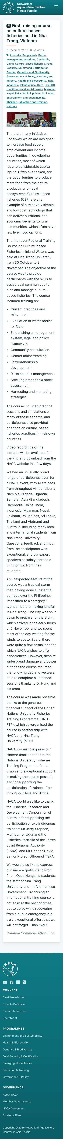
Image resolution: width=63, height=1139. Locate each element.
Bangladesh (29, 55)
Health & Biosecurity (16, 1042)
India (50, 80)
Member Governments (17, 1101)
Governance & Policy (16, 1077)
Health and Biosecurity (32, 80)
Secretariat (10, 1018)
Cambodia (43, 59)
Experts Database (14, 1004)
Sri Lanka (47, 93)
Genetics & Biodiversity (17, 1049)
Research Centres (14, 1011)
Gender (11, 72)
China (10, 63)
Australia (15, 55)
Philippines (34, 93)
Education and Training (33, 102)
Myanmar (49, 89)
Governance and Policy (20, 76)
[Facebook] (11, 982)
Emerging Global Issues (17, 1063)
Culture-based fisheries (30, 63)
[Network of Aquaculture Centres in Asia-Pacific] (31, 969)
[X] (24, 982)
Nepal (10, 93)
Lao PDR (50, 85)
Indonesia (12, 85)
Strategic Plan (12, 1115)
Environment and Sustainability (25, 97)
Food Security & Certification (21, 1056)
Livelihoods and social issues (24, 89)
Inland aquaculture (31, 85)
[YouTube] (5, 982)
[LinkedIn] (18, 982)
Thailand (11, 102)
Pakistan (20, 93)
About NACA (10, 1094)
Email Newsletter (13, 997)
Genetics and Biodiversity (33, 72)
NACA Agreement (14, 1108)
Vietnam (11, 106)
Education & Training (16, 1070)
